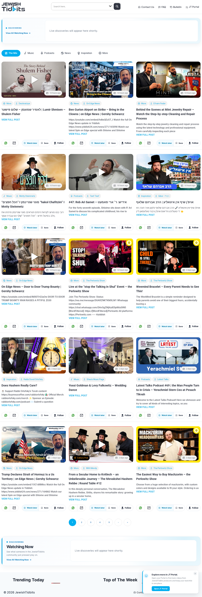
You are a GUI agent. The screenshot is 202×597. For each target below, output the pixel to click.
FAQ (163, 6)
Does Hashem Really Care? (19, 385)
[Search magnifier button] (117, 6)
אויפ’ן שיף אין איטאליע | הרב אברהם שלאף (165, 202)
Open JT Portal (160, 589)
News (76, 103)
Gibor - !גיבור (163, 196)
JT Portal (194, 6)
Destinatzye (24, 103)
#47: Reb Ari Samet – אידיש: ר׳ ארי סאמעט (98, 202)
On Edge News (93, 103)
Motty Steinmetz (27, 196)
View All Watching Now (18, 33)
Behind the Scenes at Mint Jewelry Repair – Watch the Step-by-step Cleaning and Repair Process (165, 114)
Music (9, 196)
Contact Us (147, 6)
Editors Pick (82, 458)
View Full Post (10, 119)
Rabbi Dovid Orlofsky (33, 379)
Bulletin (177, 6)
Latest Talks (163, 379)
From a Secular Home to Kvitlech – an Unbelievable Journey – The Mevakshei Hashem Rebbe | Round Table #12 (100, 479)
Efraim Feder (159, 103)
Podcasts (78, 196)
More (9, 103)
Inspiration (146, 196)
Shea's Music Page (95, 379)
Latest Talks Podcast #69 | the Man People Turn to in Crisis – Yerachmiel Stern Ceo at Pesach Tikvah (167, 390)
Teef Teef (94, 196)
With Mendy (91, 468)
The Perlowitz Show (95, 281)
